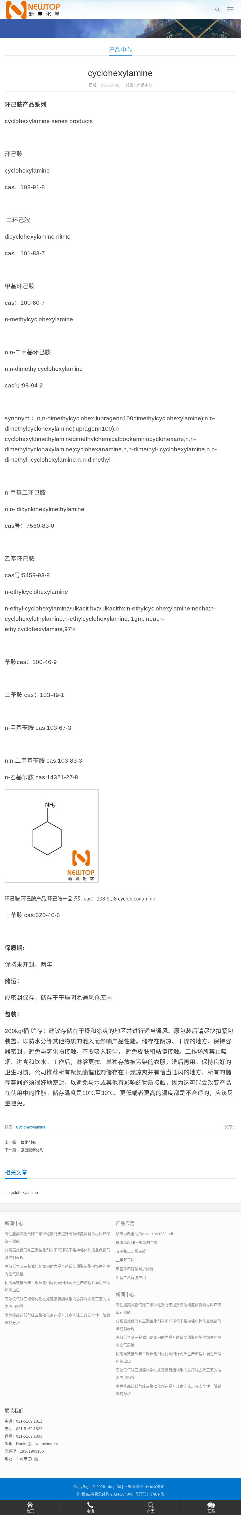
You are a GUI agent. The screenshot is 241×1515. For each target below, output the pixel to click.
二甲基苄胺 (125, 1260)
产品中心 (120, 50)
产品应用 (125, 1223)
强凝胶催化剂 (32, 1150)
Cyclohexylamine (31, 1127)
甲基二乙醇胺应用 (131, 1278)
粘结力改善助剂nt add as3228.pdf (144, 1234)
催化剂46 (28, 1142)
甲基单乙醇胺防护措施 (134, 1269)
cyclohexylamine (23, 1193)
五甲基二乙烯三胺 (131, 1251)
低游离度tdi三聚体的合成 (137, 1243)
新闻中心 (14, 1223)
